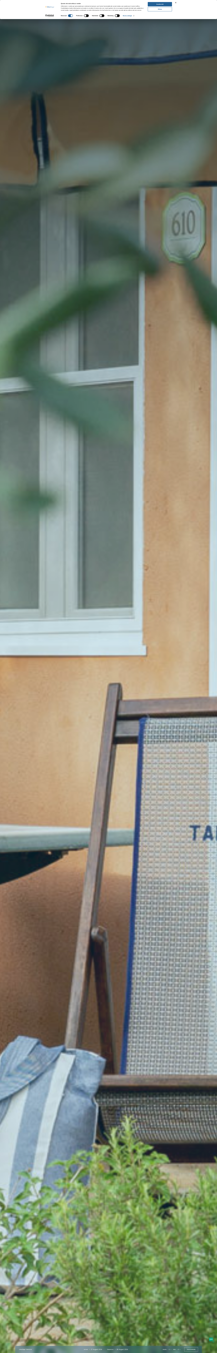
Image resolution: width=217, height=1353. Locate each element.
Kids (174, 1349)
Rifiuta (160, 9)
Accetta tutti (160, 4)
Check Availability (191, 1349)
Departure (110, 1349)
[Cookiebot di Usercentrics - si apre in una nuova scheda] (49, 15)
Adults (165, 1349)
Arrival (86, 1349)
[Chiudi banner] (175, 2)
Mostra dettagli (127, 15)
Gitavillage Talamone (25, 1349)
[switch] (86, 15)
